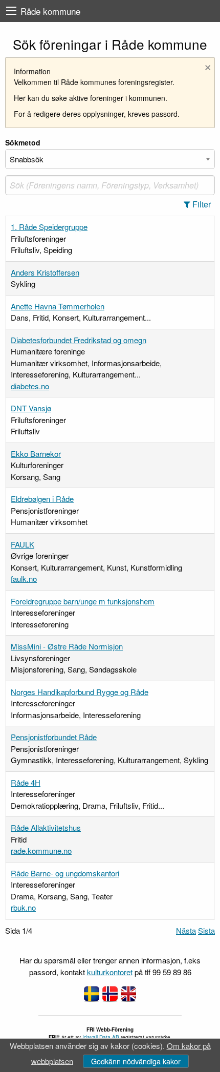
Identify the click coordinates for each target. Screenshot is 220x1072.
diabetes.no (30, 386)
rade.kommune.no (41, 850)
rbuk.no (23, 907)
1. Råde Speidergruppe (49, 226)
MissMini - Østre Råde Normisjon (67, 646)
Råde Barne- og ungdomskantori (65, 873)
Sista (206, 930)
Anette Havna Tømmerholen (57, 306)
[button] (200, 204)
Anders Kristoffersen (45, 272)
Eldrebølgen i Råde (42, 498)
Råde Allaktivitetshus (46, 827)
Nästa (186, 930)
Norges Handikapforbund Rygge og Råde (79, 691)
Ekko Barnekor (36, 453)
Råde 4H (25, 782)
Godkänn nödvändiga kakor (136, 1061)
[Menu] (11, 11)
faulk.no (24, 578)
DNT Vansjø (31, 408)
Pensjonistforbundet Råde (54, 736)
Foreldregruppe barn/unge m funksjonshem (83, 601)
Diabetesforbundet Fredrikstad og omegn (78, 339)
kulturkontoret (110, 971)
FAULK (22, 544)
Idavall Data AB (100, 1037)
